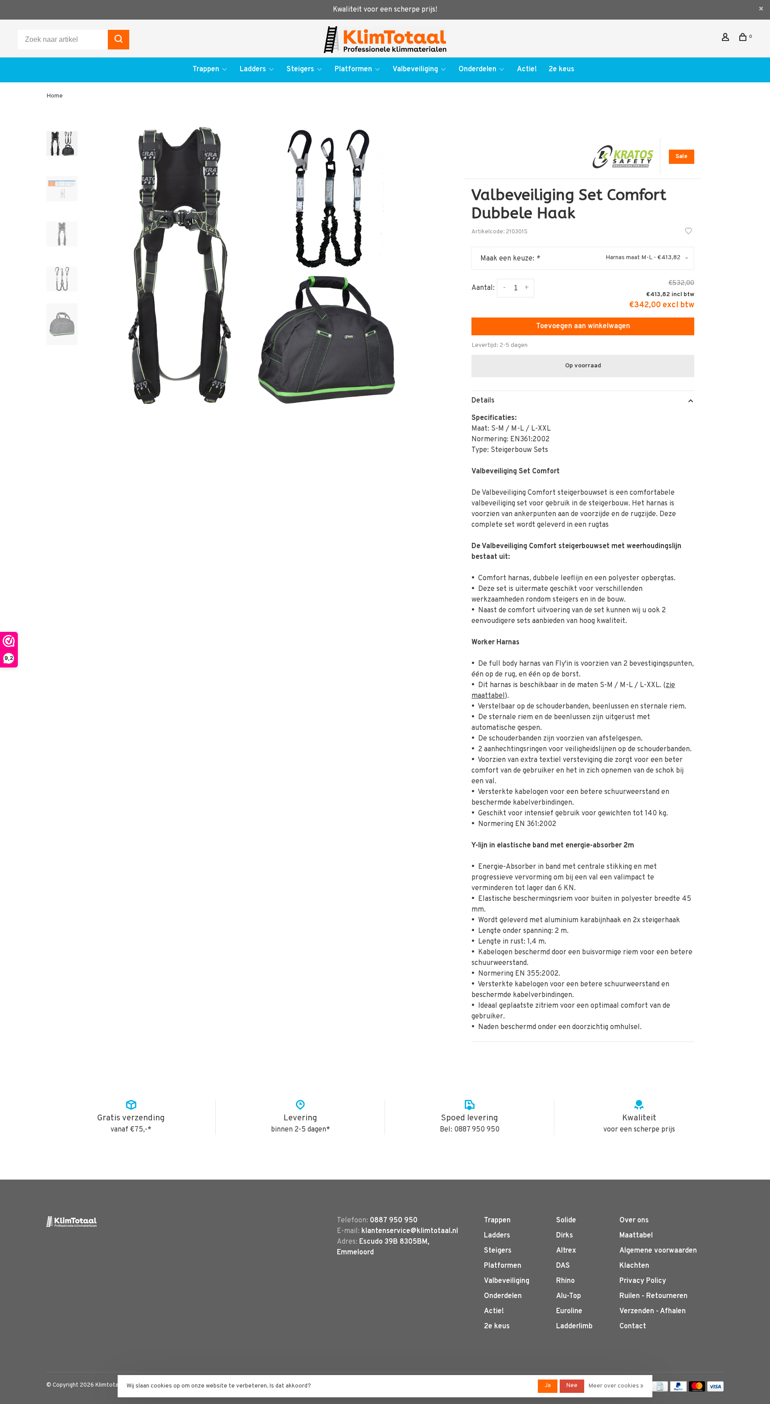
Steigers (300, 69)
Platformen (353, 69)
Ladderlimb (574, 1326)
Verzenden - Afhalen (652, 1311)
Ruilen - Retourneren (653, 1296)
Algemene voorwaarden (658, 1250)
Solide (566, 1220)
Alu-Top (568, 1296)
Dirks (564, 1235)
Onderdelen (477, 69)
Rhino (565, 1281)
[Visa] (715, 1389)
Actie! (527, 69)
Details (483, 400)
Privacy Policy (642, 1281)
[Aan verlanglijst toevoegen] (688, 232)
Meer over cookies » (616, 1386)
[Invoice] (660, 1389)
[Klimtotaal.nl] (71, 1221)
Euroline (569, 1311)
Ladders (253, 69)
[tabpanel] (258, 265)
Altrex (566, 1250)
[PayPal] (678, 1389)
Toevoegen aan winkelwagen (583, 326)
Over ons (634, 1220)
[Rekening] (726, 39)
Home (54, 96)
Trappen (205, 69)
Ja (548, 1385)
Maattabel (636, 1235)
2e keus (561, 69)
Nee (572, 1385)
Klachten (634, 1266)
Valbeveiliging (415, 69)
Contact (632, 1326)
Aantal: (483, 288)
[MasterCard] (697, 1389)
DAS (563, 1266)
